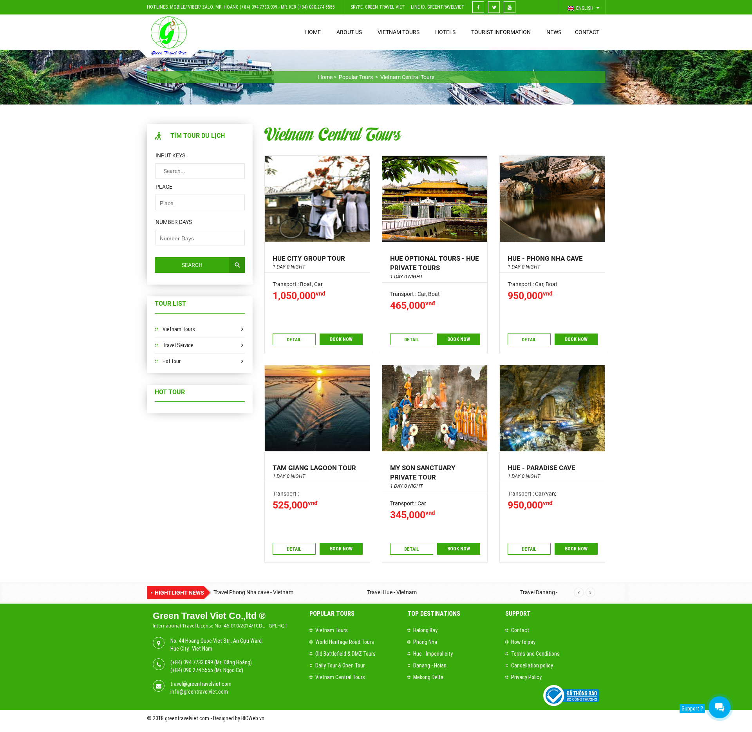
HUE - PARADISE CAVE (541, 468)
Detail (294, 340)
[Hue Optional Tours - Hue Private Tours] (434, 199)
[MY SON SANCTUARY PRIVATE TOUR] (434, 408)
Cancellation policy (532, 665)
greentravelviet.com (187, 718)
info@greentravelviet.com (199, 692)
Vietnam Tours (179, 329)
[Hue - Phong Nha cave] (552, 199)
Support (518, 613)
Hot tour (172, 361)
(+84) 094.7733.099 (191, 662)
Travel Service (178, 345)
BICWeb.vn (252, 718)
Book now (341, 339)
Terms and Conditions (535, 654)
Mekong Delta (428, 677)
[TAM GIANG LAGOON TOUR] (317, 408)
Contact (520, 630)
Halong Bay (425, 630)
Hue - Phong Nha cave (545, 258)
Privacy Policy (526, 677)
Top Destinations (433, 613)
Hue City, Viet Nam (191, 648)
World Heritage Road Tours (344, 642)
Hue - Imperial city (433, 654)
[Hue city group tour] (317, 199)
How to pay (523, 642)
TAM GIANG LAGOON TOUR (314, 468)
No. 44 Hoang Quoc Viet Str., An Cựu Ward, (216, 641)
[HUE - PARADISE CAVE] (552, 408)
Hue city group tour (309, 258)
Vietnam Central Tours (332, 133)
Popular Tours (331, 613)
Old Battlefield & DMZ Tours (345, 654)
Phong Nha (425, 642)
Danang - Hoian (429, 665)
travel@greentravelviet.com (200, 684)
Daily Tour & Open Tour (340, 665)
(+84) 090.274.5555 (191, 670)
